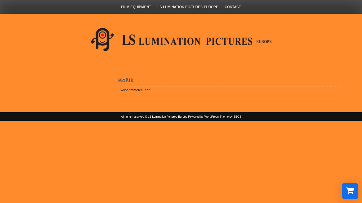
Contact (233, 7)
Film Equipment (136, 7)
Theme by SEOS (230, 116)
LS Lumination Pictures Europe (187, 7)
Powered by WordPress (203, 116)
